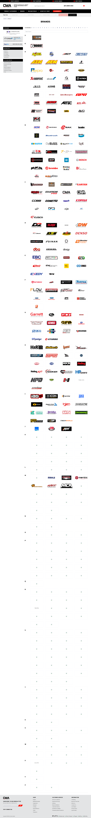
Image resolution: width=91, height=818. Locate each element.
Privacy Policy (74, 808)
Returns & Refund (55, 804)
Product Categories (10, 11)
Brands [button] (22, 11)
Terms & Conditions (56, 799)
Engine (34, 799)
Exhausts (34, 804)
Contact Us (74, 804)
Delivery (54, 803)
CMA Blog (74, 799)
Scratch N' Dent (45, 11)
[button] (78, 6)
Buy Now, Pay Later (75, 801)
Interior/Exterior (36, 808)
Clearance (57, 11)
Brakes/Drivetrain (36, 801)
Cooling (34, 806)
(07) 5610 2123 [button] (68, 6)
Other (34, 810)
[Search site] (33, 6)
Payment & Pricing (56, 801)
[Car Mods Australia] (6, 798)
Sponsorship (74, 810)
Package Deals (32, 11)
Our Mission (74, 806)
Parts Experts (15, 1)
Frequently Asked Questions (58, 810)
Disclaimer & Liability (56, 808)
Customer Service (56, 806)
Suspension (35, 803)
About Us (73, 803)
